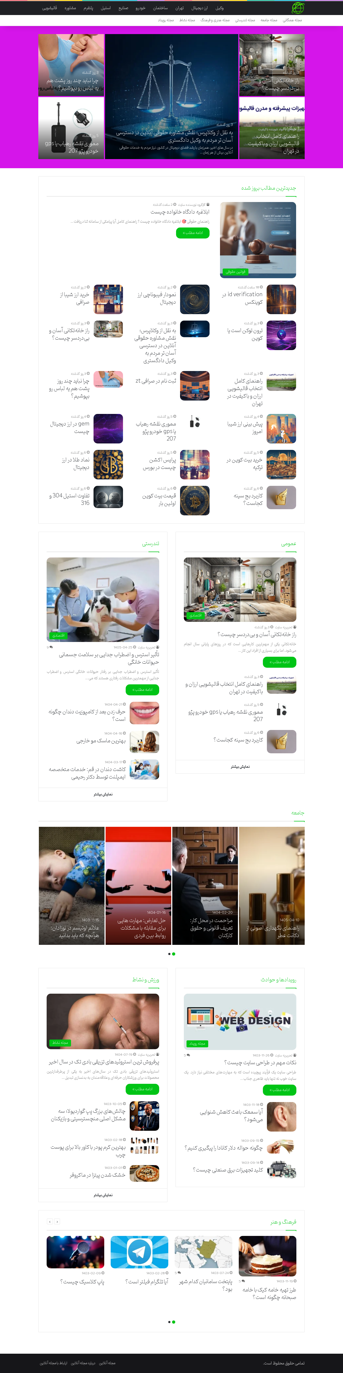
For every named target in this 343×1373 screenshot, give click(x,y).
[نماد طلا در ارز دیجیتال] (108, 464)
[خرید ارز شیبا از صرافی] (108, 299)
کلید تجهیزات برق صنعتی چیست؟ (228, 1170)
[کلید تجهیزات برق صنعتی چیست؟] (281, 1169)
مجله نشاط (187, 20)
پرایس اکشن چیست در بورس (159, 463)
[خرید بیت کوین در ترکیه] (281, 464)
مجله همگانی (292, 20)
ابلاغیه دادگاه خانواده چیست (180, 212)
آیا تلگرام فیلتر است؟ (146, 1282)
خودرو (141, 8)
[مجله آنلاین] (298, 8)
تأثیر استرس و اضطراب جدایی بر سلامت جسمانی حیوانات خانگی (109, 658)
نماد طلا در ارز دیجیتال (76, 463)
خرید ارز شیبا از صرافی (75, 298)
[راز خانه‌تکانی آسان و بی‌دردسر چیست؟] (272, 65)
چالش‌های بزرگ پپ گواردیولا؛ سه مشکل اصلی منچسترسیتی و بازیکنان (88, 1115)
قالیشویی (49, 8)
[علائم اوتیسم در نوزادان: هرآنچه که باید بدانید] (72, 886)
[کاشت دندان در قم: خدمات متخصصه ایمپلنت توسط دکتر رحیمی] (144, 769)
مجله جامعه (268, 20)
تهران (179, 8)
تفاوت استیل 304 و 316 (69, 499)
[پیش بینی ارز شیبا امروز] (281, 428)
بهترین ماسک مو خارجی (101, 741)
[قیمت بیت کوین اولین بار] (195, 500)
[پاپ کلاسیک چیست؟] (75, 1252)
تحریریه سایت (283, 627)
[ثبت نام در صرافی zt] (195, 386)
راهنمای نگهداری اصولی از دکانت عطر (272, 932)
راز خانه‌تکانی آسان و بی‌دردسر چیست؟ (279, 84)
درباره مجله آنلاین (83, 1363)
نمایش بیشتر (240, 766)
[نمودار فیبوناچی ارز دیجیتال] (195, 299)
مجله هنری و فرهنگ (215, 20)
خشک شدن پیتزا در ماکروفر (98, 1175)
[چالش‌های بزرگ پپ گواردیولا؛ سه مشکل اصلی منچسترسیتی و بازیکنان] (144, 1116)
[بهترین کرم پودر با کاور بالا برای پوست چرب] (144, 1145)
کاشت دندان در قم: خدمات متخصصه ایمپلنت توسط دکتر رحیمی (87, 773)
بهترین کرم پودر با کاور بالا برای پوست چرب (88, 1151)
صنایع (123, 8)
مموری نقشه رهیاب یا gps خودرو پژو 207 (72, 147)
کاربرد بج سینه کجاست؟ (248, 499)
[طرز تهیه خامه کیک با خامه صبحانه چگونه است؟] (267, 1256)
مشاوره (70, 8)
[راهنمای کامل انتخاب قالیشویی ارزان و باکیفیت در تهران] (272, 128)
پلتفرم (88, 8)
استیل (106, 8)
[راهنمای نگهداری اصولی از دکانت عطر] (272, 886)
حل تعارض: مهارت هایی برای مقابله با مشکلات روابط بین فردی (141, 928)
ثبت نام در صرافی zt (156, 381)
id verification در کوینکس (242, 298)
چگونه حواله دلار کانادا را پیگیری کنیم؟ (223, 1148)
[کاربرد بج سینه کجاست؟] (281, 497)
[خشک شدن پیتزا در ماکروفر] (144, 1173)
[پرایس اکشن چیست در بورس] (195, 464)
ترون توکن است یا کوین (245, 334)
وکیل (219, 8)
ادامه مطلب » (193, 233)
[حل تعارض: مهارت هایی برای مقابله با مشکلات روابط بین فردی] (138, 886)
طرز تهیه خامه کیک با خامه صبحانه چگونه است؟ (269, 1293)
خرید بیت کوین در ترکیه (244, 463)
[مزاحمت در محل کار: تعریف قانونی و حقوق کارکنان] (205, 886)
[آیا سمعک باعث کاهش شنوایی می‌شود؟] (281, 1117)
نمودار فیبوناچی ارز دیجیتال (156, 298)
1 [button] (173, 954)
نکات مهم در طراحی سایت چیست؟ (260, 1063)
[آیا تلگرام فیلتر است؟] (139, 1252)
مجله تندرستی (245, 20)
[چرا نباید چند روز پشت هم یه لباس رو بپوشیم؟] (71, 65)
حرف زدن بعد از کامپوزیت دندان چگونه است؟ (87, 715)
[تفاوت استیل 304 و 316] (108, 497)
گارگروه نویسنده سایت (192, 204)
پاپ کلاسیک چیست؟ (82, 1282)
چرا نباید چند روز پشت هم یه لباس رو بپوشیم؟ (73, 84)
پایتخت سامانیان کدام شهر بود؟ (205, 1285)
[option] (171, 97)
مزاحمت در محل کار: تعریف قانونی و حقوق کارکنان (211, 928)
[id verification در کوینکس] (281, 299)
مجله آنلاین (107, 1363)
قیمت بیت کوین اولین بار (159, 499)
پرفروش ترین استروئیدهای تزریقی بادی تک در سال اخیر (104, 1062)
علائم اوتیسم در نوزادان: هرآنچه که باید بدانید (75, 932)
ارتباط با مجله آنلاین (53, 1363)
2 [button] (169, 954)
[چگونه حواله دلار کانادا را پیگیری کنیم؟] (281, 1145)
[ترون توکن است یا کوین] (281, 335)
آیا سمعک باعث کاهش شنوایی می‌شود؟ (231, 1116)
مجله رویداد (166, 20)
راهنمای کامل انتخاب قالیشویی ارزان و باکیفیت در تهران (273, 144)
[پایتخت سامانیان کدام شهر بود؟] (203, 1252)
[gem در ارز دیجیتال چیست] (108, 428)
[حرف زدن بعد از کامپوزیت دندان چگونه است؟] (144, 713)
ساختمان (160, 8)
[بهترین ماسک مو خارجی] (144, 742)
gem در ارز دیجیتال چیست (70, 427)
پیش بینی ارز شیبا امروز (245, 427)
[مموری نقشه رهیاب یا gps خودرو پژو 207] (71, 128)
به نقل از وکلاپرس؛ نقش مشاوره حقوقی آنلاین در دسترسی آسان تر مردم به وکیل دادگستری (174, 136)
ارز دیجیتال (199, 8)
